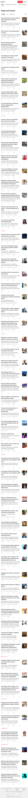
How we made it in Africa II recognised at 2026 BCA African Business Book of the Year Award (10, 195)
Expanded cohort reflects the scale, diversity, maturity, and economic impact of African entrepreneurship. (10, 287)
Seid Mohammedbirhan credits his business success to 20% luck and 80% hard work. (10, 327)
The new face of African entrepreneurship (8, 220)
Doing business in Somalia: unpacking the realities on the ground (9, 260)
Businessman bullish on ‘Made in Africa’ (10, 585)
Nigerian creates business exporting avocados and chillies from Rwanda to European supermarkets (10, 182)
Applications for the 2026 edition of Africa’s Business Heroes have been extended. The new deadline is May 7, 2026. (10, 464)
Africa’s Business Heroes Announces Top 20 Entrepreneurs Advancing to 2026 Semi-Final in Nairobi (9, 44)
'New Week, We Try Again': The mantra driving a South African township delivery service (10, 688)
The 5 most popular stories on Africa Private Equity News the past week (10, 423)
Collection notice (19, 791)
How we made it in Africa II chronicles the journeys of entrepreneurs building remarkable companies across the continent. (10, 625)
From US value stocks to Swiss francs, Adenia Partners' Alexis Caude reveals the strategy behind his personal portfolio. (10, 238)
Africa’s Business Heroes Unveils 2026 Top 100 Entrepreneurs (10, 284)
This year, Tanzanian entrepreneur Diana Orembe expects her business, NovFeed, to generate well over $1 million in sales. (10, 549)
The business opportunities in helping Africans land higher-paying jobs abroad (9, 144)
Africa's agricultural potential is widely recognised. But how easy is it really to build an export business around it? (10, 186)
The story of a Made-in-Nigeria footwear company (10, 633)
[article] (14, 23)
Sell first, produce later (7, 434)
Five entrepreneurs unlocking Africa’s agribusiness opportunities (9, 105)
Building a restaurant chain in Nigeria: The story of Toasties (9, 338)
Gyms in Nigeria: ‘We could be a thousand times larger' (10, 397)
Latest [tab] (3, 14)
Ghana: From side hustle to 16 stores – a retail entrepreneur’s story (10, 208)
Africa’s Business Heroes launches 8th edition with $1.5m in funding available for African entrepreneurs (10, 611)
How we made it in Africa (10, 26)
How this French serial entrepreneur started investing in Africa (10, 297)
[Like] (2, 28)
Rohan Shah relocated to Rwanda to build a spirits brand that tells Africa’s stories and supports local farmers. (10, 577)
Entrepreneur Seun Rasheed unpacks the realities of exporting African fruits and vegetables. (10, 84)
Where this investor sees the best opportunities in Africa (9, 361)
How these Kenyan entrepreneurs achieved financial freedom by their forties (10, 717)
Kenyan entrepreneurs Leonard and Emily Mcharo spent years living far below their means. (9, 721)
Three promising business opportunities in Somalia (8, 131)
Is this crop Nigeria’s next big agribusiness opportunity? (9, 169)
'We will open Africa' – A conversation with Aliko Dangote (10, 372)
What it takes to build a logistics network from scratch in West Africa (10, 310)
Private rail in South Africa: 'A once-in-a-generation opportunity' (9, 409)
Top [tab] (7, 14)
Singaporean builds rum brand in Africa (10, 573)
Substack (8, 796)
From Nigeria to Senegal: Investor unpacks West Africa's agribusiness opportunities (10, 646)
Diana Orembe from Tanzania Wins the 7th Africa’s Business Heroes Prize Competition (10, 675)
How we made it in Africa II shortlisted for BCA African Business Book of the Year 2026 (10, 385)
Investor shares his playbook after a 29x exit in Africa (9, 120)
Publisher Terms (24, 789)
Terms (14, 791)
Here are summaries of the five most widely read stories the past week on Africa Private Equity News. (9, 427)
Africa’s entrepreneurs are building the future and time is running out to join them (9, 499)
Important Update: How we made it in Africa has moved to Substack (10, 662)
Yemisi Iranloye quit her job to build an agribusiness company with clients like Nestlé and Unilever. (10, 602)
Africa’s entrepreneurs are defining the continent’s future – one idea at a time (10, 749)
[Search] (25, 14)
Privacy (11, 791)
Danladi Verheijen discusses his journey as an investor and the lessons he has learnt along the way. (10, 490)
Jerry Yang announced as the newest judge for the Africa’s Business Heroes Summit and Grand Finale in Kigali (9, 733)
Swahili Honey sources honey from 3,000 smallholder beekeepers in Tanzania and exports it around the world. (10, 59)
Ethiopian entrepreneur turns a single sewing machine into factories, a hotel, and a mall (10, 323)
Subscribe (20, 2)
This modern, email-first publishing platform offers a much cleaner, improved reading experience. (9, 666)
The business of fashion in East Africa (10, 68)
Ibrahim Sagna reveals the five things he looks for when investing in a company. (10, 23)
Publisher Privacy (17, 789)
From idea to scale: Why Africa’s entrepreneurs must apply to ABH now (10, 460)
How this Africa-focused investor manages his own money (10, 235)
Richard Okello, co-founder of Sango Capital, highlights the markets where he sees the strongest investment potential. (10, 364)
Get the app (19, 794)
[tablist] (8, 14)
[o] (24, 57)
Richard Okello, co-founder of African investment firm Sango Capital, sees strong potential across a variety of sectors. (9, 96)
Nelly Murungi (7, 616)
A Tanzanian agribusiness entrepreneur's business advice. (10, 436)
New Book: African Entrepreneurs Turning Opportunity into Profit (10, 621)
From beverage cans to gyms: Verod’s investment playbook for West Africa (10, 486)
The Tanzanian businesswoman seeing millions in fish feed (10, 546)
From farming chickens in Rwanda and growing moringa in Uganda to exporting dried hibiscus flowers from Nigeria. (10, 109)
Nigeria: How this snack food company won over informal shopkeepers (9, 157)
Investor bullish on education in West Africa (10, 273)
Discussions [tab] (11, 14)
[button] (2, 4)
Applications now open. (6, 614)
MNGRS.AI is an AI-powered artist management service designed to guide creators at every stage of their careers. (10, 780)
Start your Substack (11, 794)
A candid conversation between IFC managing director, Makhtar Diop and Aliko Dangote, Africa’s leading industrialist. (10, 376)
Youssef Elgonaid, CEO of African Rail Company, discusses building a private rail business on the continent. (10, 413)
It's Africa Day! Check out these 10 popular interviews (10, 350)
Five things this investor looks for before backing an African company (10, 19)
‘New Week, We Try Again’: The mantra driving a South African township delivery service (10, 558)
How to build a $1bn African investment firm (9, 534)
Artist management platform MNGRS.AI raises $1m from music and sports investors (10, 776)
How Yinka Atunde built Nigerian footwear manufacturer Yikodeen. (9, 636)
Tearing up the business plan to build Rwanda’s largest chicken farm (10, 704)
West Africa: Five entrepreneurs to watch (10, 31)
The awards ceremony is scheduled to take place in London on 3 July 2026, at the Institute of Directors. (10, 389)
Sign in (25, 2)
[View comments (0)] (8, 28)
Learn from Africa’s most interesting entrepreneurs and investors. (9, 353)
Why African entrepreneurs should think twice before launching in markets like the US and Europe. (10, 526)
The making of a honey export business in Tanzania (9, 56)
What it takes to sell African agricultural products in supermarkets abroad (9, 80)
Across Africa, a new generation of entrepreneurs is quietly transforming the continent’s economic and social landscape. (10, 753)
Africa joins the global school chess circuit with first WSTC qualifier (9, 247)
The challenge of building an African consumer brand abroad (10, 522)
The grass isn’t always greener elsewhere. (8, 514)
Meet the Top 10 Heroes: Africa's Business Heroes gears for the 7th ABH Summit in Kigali (10, 762)
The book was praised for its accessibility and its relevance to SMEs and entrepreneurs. (10, 199)
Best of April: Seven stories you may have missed (10, 444)
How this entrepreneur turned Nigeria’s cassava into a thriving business (10, 598)
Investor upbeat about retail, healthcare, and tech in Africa (9, 92)
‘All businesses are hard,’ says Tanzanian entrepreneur (9, 511)
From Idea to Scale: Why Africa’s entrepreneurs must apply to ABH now (10, 473)
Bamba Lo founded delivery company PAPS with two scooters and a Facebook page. (10, 314)
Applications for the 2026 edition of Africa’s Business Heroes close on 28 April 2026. (9, 503)
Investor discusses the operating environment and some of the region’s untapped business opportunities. (10, 264)
